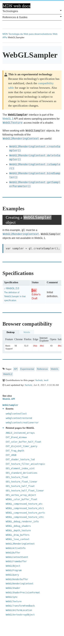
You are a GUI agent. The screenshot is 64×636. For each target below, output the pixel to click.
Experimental (27, 369)
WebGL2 (7, 374)
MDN (5, 34)
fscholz (39, 380)
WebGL (55, 369)
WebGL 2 (7, 118)
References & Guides (14, 17)
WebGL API (8, 399)
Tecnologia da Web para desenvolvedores (30, 34)
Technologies (10, 11)
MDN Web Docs (16, 5)
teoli (46, 380)
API (15, 369)
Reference (42, 369)
